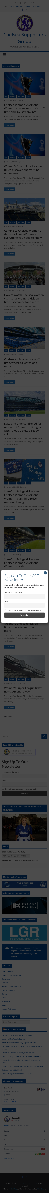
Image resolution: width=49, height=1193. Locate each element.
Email (6, 601)
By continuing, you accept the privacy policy (24, 610)
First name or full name (13, 592)
